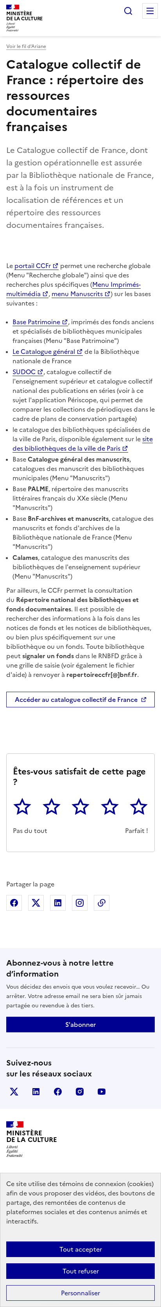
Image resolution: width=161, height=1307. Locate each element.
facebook (58, 1091)
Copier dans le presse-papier (101, 903)
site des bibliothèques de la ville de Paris (83, 443)
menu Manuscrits (77, 293)
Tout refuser (81, 1271)
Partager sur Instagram (80, 903)
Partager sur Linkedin (58, 903)
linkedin (36, 1091)
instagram (80, 1091)
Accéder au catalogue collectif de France (76, 699)
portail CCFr (32, 265)
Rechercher (128, 11)
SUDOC (24, 371)
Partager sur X (36, 903)
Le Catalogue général (44, 351)
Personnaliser (80, 1293)
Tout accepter (80, 1249)
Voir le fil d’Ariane (26, 46)
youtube (101, 1091)
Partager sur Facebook (14, 903)
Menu (150, 11)
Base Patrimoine (36, 322)
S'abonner (80, 1024)
